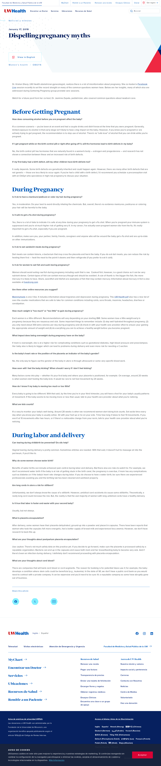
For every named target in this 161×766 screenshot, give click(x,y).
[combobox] (147, 11)
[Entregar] (131, 11)
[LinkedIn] (150, 633)
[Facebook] (136, 633)
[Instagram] (144, 633)
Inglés (35, 633)
